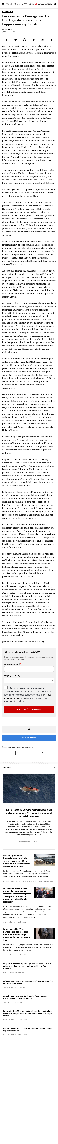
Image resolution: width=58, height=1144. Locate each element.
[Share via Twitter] (15, 39)
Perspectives (32, 753)
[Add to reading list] (51, 39)
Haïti (44, 753)
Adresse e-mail (12, 664)
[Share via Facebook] (6, 39)
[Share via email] (42, 39)
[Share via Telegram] (33, 39)
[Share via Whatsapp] (24, 39)
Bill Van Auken (7, 29)
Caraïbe (20, 753)
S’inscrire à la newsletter (29, 709)
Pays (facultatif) (12, 675)
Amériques (8, 753)
